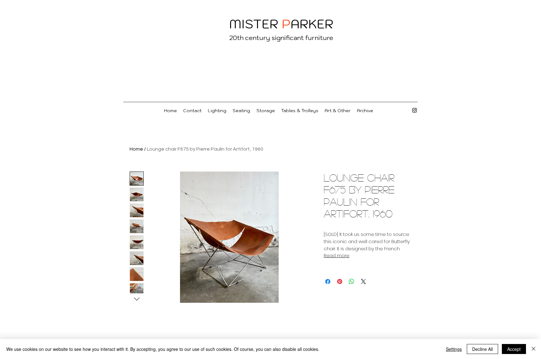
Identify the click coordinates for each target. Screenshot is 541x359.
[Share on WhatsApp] (351, 281)
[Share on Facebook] (328, 281)
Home (136, 149)
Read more (336, 255)
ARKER (312, 24)
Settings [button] (454, 349)
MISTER (253, 24)
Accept (514, 349)
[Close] (533, 349)
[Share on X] (363, 281)
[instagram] (414, 110)
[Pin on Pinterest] (339, 281)
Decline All (482, 349)
